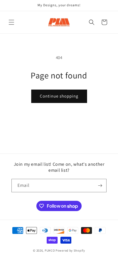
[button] (11, 22)
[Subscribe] (100, 185)
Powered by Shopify (70, 250)
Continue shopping (59, 96)
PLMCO (50, 250)
